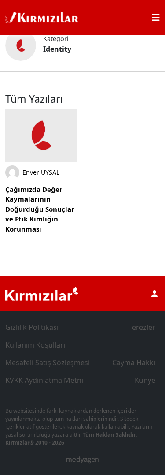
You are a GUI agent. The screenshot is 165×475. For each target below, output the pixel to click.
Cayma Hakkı (133, 362)
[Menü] (156, 18)
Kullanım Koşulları (35, 345)
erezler (143, 327)
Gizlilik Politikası (32, 327)
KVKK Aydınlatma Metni (44, 380)
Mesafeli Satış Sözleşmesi (47, 362)
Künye (145, 380)
